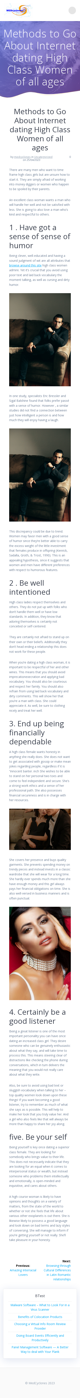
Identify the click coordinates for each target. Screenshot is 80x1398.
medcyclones (22, 157)
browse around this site (25, 265)
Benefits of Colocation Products (40, 1317)
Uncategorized (43, 157)
